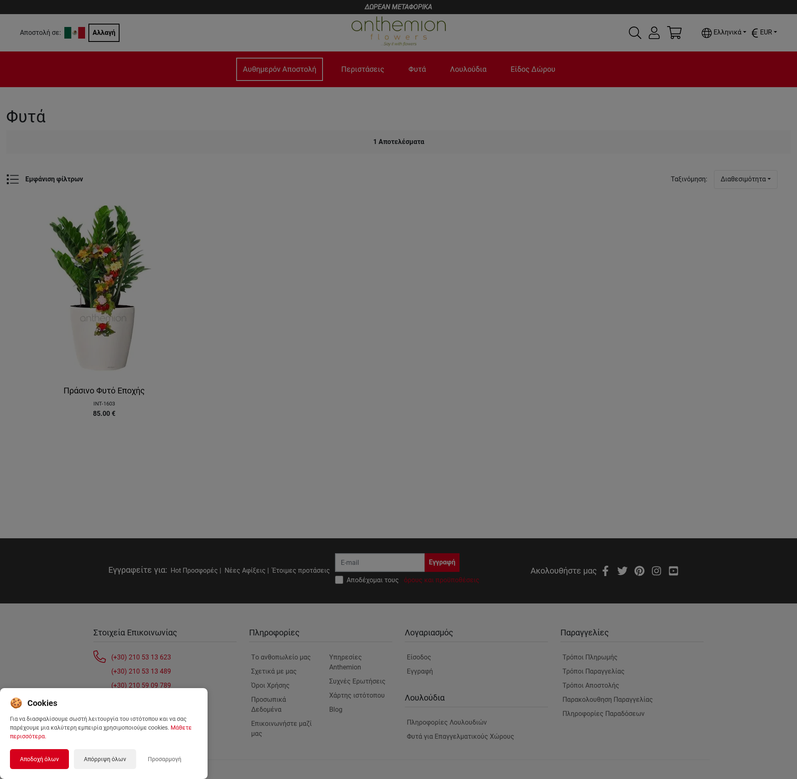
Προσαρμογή (164, 759)
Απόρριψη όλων (105, 759)
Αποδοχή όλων (39, 759)
